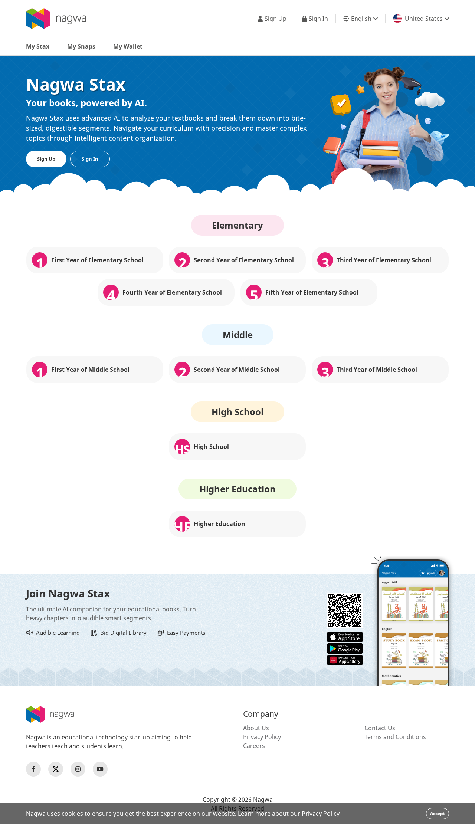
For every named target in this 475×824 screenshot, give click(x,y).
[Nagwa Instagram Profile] (78, 769)
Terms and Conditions (395, 737)
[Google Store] (345, 648)
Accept (437, 813)
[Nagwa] (56, 18)
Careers (254, 746)
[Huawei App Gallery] (345, 659)
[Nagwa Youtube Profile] (100, 769)
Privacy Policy (262, 737)
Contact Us (379, 728)
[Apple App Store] (345, 636)
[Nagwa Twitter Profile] (55, 769)
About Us (256, 728)
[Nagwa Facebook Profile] (33, 769)
